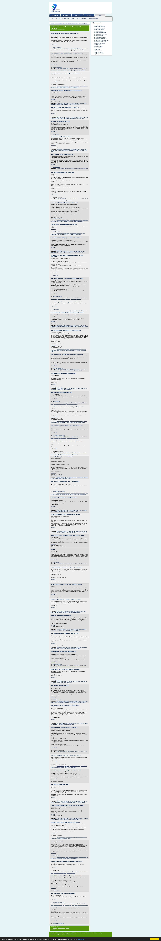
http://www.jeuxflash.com (58, 596)
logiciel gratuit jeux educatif (78, 252)
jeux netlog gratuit (59, 149)
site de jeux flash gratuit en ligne (76, 370)
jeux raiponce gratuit (68, 905)
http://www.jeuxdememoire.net (59, 435)
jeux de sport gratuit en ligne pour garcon (78, 493)
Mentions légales (57, 932)
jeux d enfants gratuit (61, 198)
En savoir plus (81, 939)
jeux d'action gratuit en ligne (57, 350)
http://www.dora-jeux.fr (57, 699)
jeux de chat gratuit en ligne (74, 87)
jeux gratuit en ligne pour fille (67, 494)
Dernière (67, 928)
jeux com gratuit (68, 389)
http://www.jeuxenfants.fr (58, 645)
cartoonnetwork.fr (56, 115)
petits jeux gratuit (97, 47)
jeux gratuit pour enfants (99, 26)
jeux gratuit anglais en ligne (72, 438)
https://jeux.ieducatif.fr (57, 250)
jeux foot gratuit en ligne (59, 767)
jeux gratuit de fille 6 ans (69, 837)
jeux (100, 15)
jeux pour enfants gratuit (56, 200)
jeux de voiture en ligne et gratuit (63, 299)
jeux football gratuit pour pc (61, 531)
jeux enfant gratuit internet (99, 37)
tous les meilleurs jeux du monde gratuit (67, 532)
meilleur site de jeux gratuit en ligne (71, 149)
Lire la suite (53, 44)
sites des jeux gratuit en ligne (64, 221)
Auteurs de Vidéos (69, 18)
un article (84, 18)
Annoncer (90, 18)
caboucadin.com (56, 167)
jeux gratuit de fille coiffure (82, 198)
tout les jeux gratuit (98, 46)
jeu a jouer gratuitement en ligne (80, 905)
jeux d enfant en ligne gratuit (63, 48)
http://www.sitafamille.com (58, 368)
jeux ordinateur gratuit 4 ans (76, 299)
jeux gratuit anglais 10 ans (73, 723)
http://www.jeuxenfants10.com (59, 902)
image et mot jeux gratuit (72, 477)
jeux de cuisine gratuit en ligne (63, 87)
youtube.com (55, 275)
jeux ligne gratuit (97, 50)
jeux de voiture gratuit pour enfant (62, 647)
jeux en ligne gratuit (78, 312)
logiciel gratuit (66, 15)
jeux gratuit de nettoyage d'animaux (72, 198)
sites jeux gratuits (82, 388)
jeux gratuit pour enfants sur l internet (74, 629)
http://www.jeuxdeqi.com (58, 218)
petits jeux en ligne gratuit (74, 86)
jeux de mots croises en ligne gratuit (73, 169)
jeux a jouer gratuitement (60, 404)
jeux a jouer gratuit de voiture (74, 648)
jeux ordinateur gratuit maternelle (62, 630)
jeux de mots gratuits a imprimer (62, 168)
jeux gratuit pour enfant (99, 29)
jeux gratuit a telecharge (57, 389)
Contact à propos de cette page (95, 932)
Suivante (63, 928)
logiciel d (77, 15)
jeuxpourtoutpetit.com (57, 47)
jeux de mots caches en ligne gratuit (60, 169)
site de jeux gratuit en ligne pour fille (67, 150)
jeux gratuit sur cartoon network (79, 118)
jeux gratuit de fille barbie (61, 563)
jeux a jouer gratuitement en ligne (76, 50)
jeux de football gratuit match (82, 532)
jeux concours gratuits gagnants (69, 752)
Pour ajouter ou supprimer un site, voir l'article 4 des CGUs (63, 934)
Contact (96, 18)
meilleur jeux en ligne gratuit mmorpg (58, 326)
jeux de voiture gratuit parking (72, 858)
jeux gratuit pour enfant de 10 (63, 234)
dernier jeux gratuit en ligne (62, 117)
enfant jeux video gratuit (99, 43)
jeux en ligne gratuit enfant (76, 48)
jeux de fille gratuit (98, 44)
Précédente (60, 928)
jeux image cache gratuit (67, 478)
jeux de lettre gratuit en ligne (77, 221)
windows (88, 15)
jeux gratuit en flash (64, 422)
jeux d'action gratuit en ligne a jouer (78, 349)
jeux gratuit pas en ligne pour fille (78, 801)
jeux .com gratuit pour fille (67, 200)
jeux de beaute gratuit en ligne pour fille (63, 493)
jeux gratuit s (97, 49)
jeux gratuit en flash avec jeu (71, 402)
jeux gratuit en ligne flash (63, 325)
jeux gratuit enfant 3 (72, 666)
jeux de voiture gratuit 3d (61, 857)
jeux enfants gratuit (98, 25)
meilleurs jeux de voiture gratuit (60, 873)
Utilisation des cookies (83, 932)
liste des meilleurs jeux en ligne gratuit (77, 325)
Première (55, 928)
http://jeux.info (56, 134)
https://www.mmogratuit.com (58, 923)
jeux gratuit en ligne (98, 52)
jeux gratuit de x (60, 402)
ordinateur (55, 15)
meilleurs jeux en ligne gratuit (73, 326)
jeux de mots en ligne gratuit (62, 612)
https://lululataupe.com (57, 231)
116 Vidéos (58, 29)
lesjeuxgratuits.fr (56, 401)
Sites (63, 18)
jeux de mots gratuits (71, 873)
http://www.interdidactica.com (59, 491)
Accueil (52, 18)
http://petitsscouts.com (57, 386)
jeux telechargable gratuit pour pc (74, 531)
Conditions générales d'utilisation (69, 932)
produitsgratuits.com (57, 890)
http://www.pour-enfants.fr (58, 475)
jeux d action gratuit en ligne (70, 350)
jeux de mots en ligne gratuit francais (65, 252)
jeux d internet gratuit (79, 802)
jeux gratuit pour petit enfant (61, 50)
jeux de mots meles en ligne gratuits (74, 168)
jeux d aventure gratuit (75, 766)
